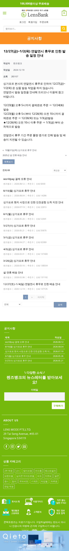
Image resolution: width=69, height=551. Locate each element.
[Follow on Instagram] (12, 446)
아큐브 (48, 475)
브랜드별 (8, 475)
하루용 (54, 481)
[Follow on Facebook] (6, 446)
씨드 (39, 475)
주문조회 (44, 22)
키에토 (34, 481)
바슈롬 (38, 470)
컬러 (14, 481)
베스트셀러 (50, 470)
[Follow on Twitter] (18, 446)
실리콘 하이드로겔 (25, 475)
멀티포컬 (27, 470)
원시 (6, 481)
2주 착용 (8, 470)
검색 (60, 304)
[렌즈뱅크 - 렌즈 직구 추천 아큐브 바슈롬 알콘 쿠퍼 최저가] (34, 13)
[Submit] (63, 29)
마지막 (41, 297)
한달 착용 (9, 486)
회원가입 (32, 22)
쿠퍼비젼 (23, 481)
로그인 (22, 22)
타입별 (44, 481)
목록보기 (8, 161)
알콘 (57, 475)
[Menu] (5, 13)
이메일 (34, 389)
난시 (18, 470)
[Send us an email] (24, 446)
